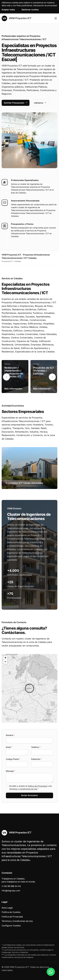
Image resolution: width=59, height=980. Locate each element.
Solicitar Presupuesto (14, 103)
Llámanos (38, 103)
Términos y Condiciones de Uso (23, 789)
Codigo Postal (13, 759)
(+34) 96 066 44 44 (11, 886)
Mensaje (10, 771)
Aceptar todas (8, 9)
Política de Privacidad (37, 786)
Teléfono (35, 747)
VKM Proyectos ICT (19, 18)
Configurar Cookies (11, 925)
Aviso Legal (7, 907)
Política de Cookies (11, 912)
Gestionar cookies (30, 9)
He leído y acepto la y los (30, 787)
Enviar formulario (29, 795)
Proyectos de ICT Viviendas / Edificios (43, 370)
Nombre (10, 735)
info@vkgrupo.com (11, 890)
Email (9, 747)
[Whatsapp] (51, 972)
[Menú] (55, 18)
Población (36, 759)
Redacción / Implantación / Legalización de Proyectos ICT (13, 372)
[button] (52, 377)
